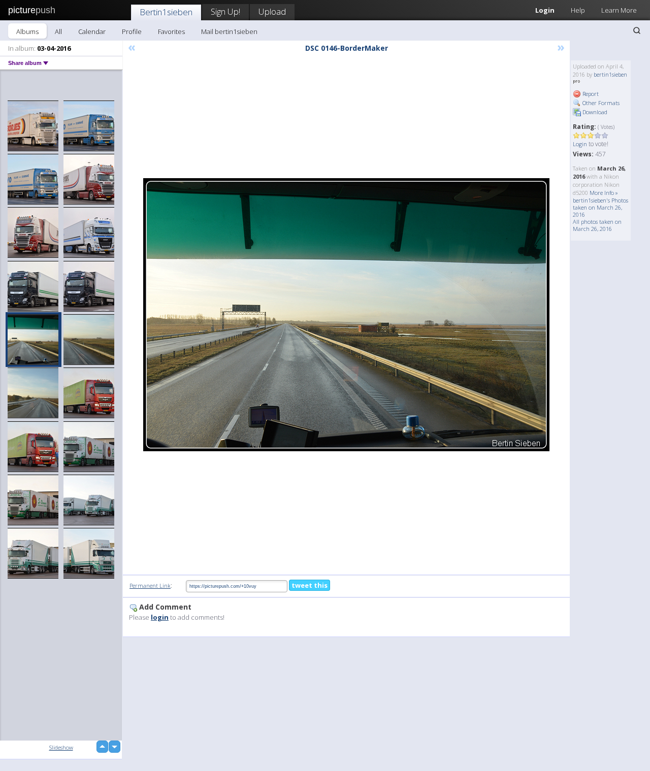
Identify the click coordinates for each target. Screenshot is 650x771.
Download (594, 112)
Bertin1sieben (166, 12)
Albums (27, 31)
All (58, 31)
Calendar (92, 31)
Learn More (619, 10)
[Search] (637, 30)
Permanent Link (150, 585)
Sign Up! (225, 11)
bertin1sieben (610, 74)
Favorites (171, 31)
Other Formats (600, 103)
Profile (132, 31)
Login (545, 10)
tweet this (309, 585)
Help (578, 10)
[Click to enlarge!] (346, 314)
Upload (272, 11)
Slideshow (61, 747)
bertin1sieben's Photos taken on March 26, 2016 (600, 207)
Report (590, 93)
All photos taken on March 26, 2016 (597, 225)
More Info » (604, 192)
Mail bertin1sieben (229, 31)
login (160, 617)
